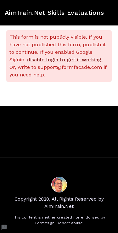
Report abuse (70, 223)
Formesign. (45, 223)
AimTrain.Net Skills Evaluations (54, 12)
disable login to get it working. (65, 60)
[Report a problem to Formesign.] (4, 227)
